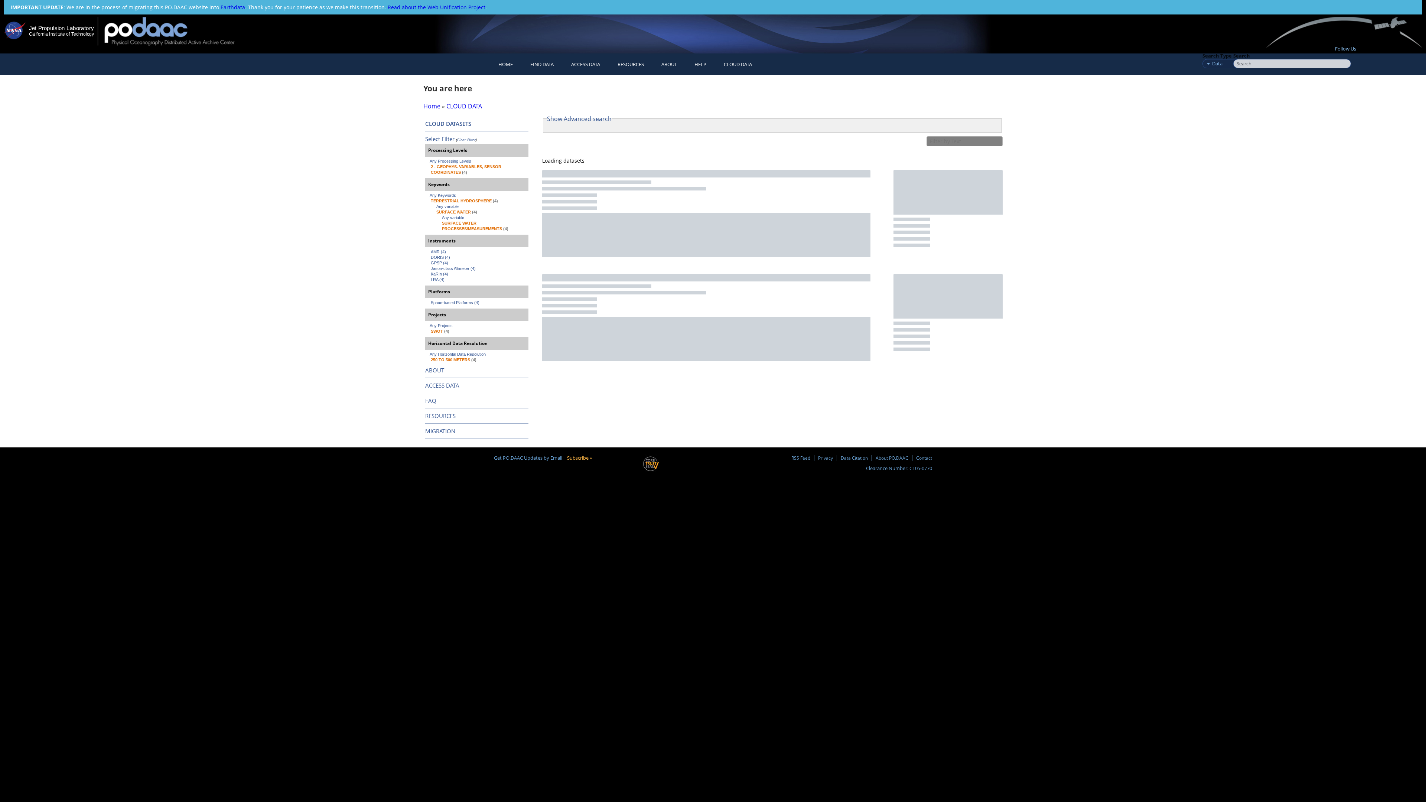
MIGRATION (440, 431)
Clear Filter (466, 139)
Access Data (585, 64)
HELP (700, 64)
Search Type (1217, 55)
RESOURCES (631, 64)
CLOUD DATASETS (448, 123)
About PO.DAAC (892, 458)
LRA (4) (438, 279)
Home (505, 64)
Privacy (825, 458)
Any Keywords (443, 195)
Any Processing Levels (450, 161)
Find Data (542, 64)
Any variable (447, 206)
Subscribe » (579, 457)
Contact (924, 458)
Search (1241, 55)
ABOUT (434, 370)
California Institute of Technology (61, 34)
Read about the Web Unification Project (436, 7)
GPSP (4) (439, 263)
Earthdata (233, 7)
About (669, 64)
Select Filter (440, 139)
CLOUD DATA (738, 64)
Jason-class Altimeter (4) (453, 268)
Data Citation (854, 458)
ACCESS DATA (442, 385)
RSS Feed (800, 458)
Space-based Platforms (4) (455, 302)
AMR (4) (438, 252)
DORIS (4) (440, 257)
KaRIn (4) (439, 274)
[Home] (175, 31)
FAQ (430, 400)
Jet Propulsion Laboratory (61, 28)
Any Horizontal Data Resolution (458, 354)
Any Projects (441, 325)
